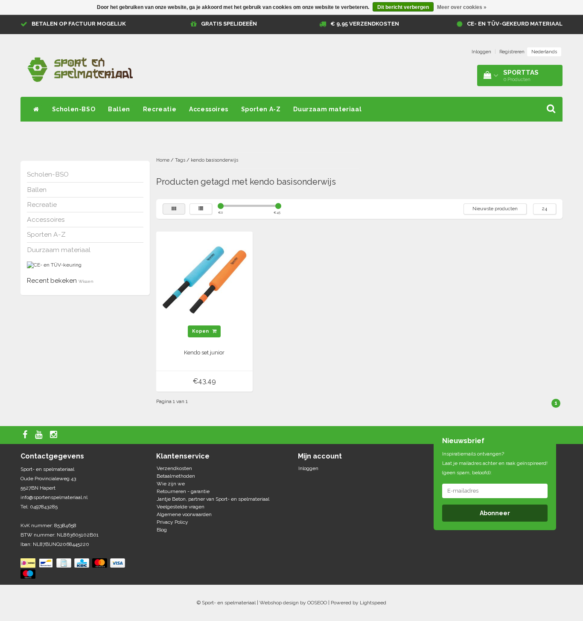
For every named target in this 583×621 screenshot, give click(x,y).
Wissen (86, 281)
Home (162, 160)
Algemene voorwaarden (184, 514)
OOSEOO (317, 603)
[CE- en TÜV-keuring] (54, 265)
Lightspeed (373, 603)
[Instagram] (54, 435)
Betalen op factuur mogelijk (79, 23)
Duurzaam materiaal (327, 109)
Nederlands (544, 52)
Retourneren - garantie (183, 491)
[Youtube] (39, 435)
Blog (162, 530)
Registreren (512, 52)
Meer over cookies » (462, 7)
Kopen (201, 331)
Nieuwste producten (495, 209)
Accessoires (208, 109)
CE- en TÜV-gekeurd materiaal (515, 23)
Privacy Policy (172, 522)
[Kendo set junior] (204, 280)
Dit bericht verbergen (403, 7)
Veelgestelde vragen (180, 507)
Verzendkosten (174, 468)
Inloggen (481, 52)
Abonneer (495, 513)
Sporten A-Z (261, 109)
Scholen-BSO (74, 109)
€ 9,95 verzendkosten (364, 23)
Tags (180, 160)
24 (544, 209)
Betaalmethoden (176, 476)
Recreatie (159, 109)
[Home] (36, 109)
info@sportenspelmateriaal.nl (53, 497)
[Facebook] (26, 435)
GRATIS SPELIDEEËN (229, 23)
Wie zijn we (171, 484)
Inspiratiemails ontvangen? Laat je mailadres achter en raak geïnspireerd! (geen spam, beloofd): (495, 463)
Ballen (119, 109)
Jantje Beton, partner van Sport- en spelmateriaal (213, 499)
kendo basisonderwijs (214, 160)
